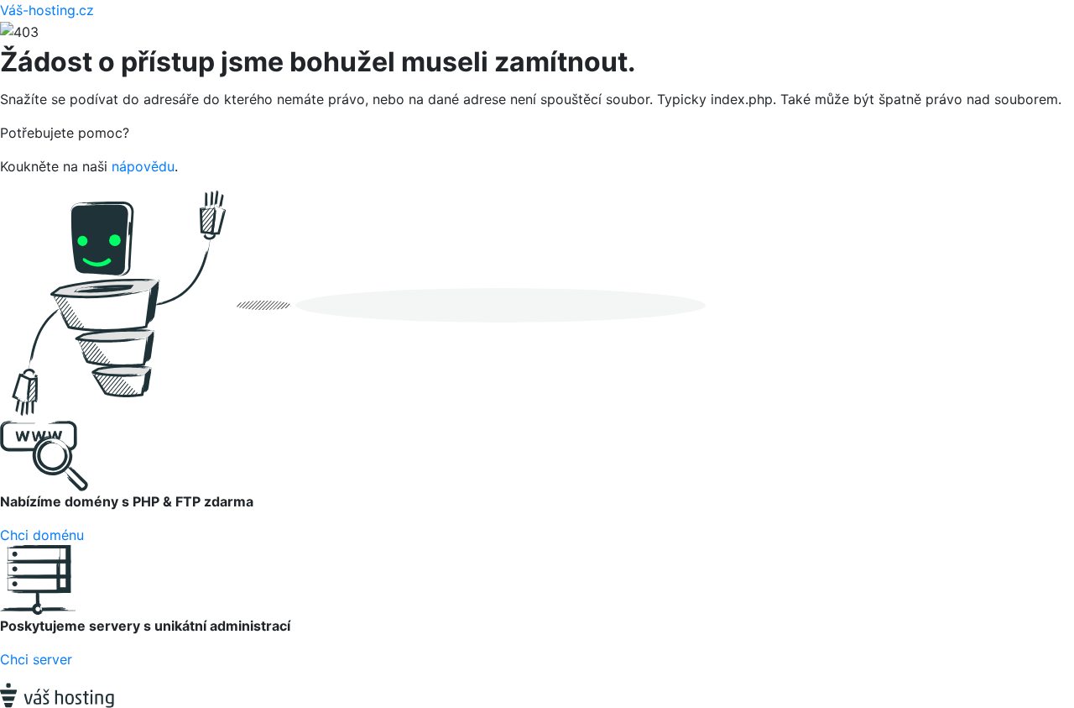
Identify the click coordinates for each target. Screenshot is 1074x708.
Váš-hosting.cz (47, 10)
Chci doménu (42, 535)
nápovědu (143, 166)
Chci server (36, 659)
